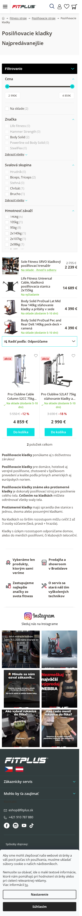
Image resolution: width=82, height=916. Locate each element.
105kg (16, 222)
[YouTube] (24, 826)
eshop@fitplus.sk (21, 810)
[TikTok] (32, 826)
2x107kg (17, 239)
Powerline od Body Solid (29, 143)
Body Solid (19, 137)
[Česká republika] (9, 769)
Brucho (17, 194)
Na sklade (18, 108)
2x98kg (16, 244)
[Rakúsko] (19, 769)
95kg (15, 227)
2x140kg (17, 233)
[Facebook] (7, 825)
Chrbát (16, 188)
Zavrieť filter (39, 69)
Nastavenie (39, 894)
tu (26, 885)
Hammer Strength (24, 131)
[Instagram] (15, 825)
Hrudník (17, 172)
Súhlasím (39, 907)
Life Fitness (19, 126)
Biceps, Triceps (22, 177)
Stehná (16, 183)
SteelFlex (18, 148)
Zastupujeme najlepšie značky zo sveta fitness (23, 589)
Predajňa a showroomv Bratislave (58, 564)
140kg (16, 216)
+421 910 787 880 (21, 817)
